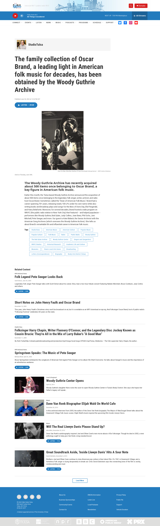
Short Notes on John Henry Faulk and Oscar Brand (47, 302)
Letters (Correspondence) (41, 254)
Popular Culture (37, 235)
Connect (16, 22)
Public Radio (75, 235)
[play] (15, 16)
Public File (119, 500)
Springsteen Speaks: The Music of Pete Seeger (45, 353)
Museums (35, 249)
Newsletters (92, 509)
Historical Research (54, 244)
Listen (39, 22)
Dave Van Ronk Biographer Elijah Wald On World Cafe (81, 404)
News (48, 22)
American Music (51, 230)
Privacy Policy (121, 495)
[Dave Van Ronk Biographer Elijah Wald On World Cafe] (29, 408)
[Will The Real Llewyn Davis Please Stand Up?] (29, 431)
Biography (58, 254)
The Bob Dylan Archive (39, 239)
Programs (83, 22)
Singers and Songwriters (82, 239)
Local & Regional (51, 377)
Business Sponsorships (67, 500)
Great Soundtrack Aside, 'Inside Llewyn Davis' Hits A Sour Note (87, 452)
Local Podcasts (93, 505)
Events (28, 22)
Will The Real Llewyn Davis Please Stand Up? (75, 427)
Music (58, 22)
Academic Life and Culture (75, 244)
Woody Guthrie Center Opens (65, 381)
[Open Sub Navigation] (22, 22)
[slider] (25, 16)
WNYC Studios (36, 244)
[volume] (22, 15)
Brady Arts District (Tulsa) (77, 254)
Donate (142, 6)
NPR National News (21, 273)
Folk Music (52, 235)
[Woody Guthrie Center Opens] (29, 385)
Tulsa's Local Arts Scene (52, 249)
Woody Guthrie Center (60, 239)
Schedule (97, 22)
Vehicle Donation (122, 509)
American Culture (69, 230)
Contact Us (63, 509)
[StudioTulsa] (21, 44)
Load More (80, 480)
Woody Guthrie (90, 235)
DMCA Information (94, 495)
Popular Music (86, 230)
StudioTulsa (35, 44)
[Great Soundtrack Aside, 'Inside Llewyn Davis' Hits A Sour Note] (29, 458)
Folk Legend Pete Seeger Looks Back (39, 277)
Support (110, 22)
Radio (63, 235)
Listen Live (91, 500)
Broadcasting (71, 249)
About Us (62, 495)
